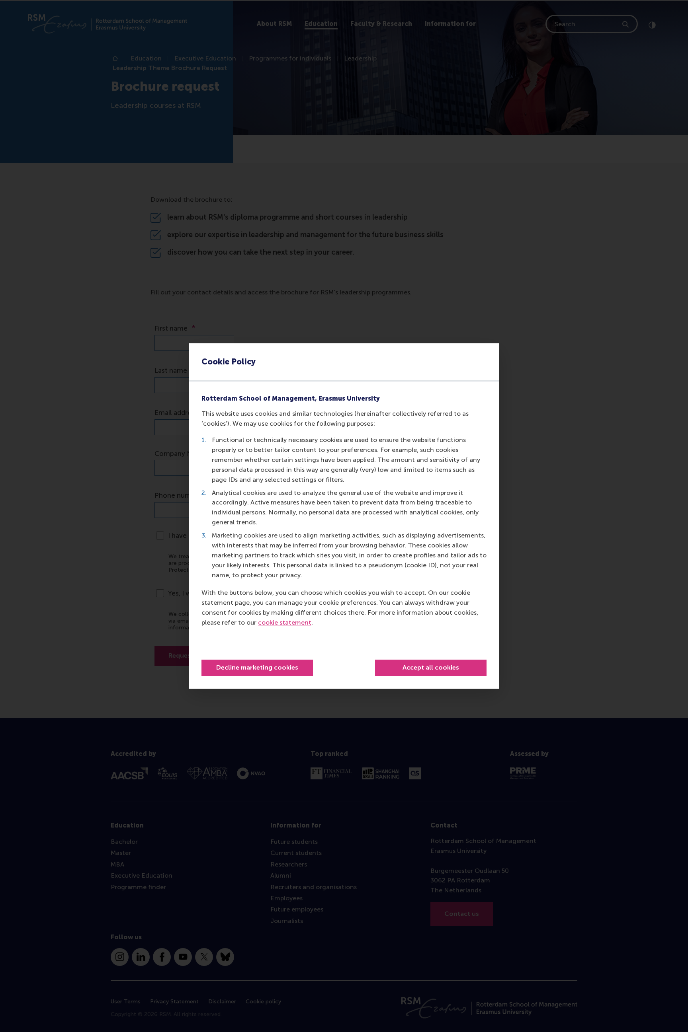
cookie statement (284, 622)
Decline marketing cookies (257, 667)
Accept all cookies (431, 667)
